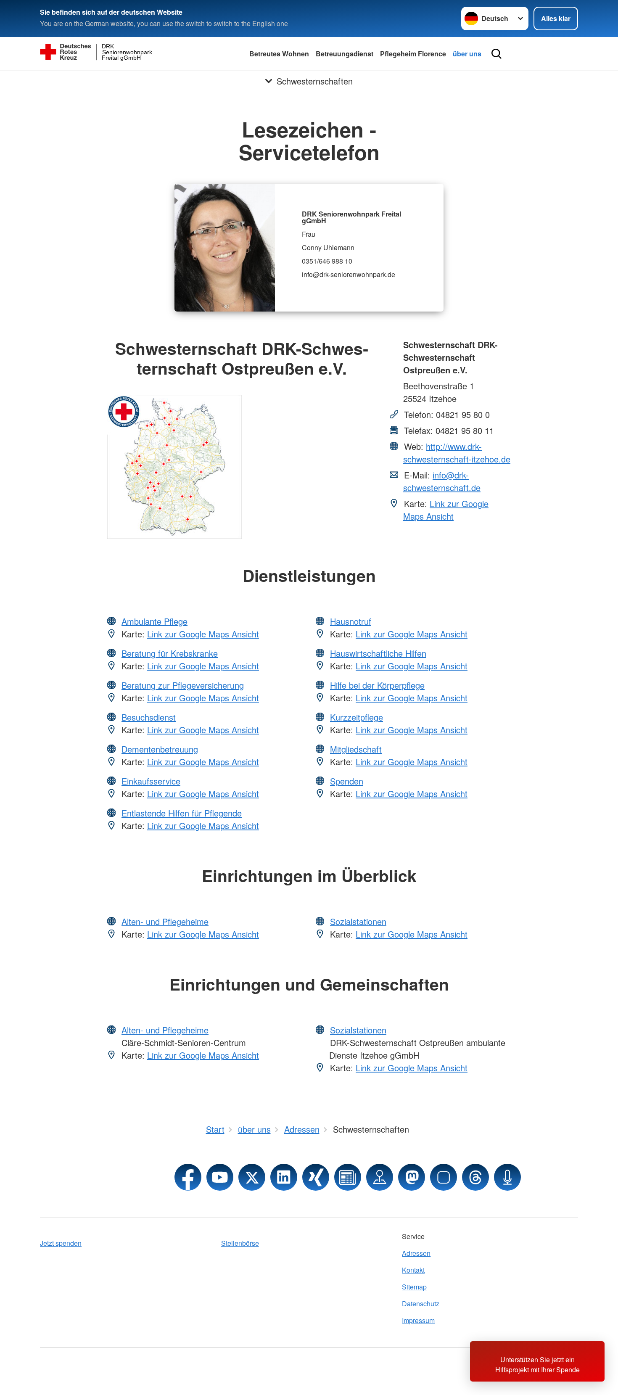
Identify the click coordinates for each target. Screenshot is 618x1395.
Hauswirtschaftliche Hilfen (378, 653)
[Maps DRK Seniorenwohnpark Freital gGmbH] (379, 1177)
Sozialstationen (358, 921)
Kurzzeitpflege (356, 717)
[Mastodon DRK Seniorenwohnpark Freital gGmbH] (411, 1177)
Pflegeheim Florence (413, 53)
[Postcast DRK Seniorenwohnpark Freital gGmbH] (507, 1177)
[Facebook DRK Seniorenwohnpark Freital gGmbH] (187, 1177)
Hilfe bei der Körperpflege (377, 685)
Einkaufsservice (150, 781)
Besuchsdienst (148, 717)
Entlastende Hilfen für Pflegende (181, 813)
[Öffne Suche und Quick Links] (496, 54)
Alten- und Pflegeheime (165, 921)
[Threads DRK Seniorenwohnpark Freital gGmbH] (475, 1177)
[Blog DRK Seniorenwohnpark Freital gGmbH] (347, 1177)
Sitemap (414, 1287)
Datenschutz (420, 1303)
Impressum (418, 1320)
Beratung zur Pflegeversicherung (182, 685)
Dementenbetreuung (159, 749)
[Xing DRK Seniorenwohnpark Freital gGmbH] (315, 1177)
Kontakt (413, 1270)
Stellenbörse (240, 1243)
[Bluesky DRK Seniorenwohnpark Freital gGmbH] (443, 1177)
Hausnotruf (350, 621)
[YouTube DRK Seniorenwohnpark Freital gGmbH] (219, 1177)
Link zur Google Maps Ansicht (446, 509)
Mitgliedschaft (356, 749)
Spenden (346, 781)
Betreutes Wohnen (279, 53)
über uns (467, 53)
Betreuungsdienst (344, 53)
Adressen (416, 1253)
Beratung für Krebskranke (169, 653)
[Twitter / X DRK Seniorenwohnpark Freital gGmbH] (251, 1177)
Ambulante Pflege (154, 621)
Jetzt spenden (61, 1243)
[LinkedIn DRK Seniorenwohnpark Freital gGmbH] (283, 1177)
